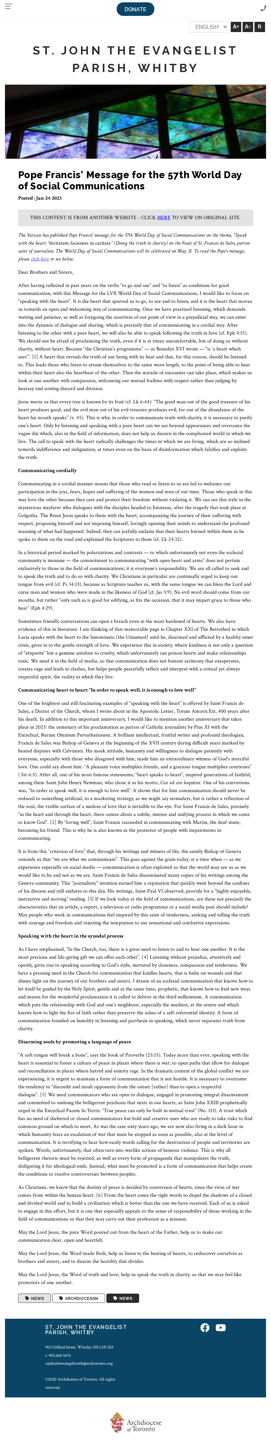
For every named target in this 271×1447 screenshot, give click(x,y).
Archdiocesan (80, 1298)
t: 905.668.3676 (58, 1355)
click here (40, 259)
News (36, 1298)
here (164, 217)
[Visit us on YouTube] (220, 1328)
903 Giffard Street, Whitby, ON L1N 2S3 (79, 1347)
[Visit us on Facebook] (205, 1328)
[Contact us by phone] (263, 9)
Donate (135, 9)
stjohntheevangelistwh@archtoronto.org (79, 1363)
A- (248, 26)
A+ (236, 26)
